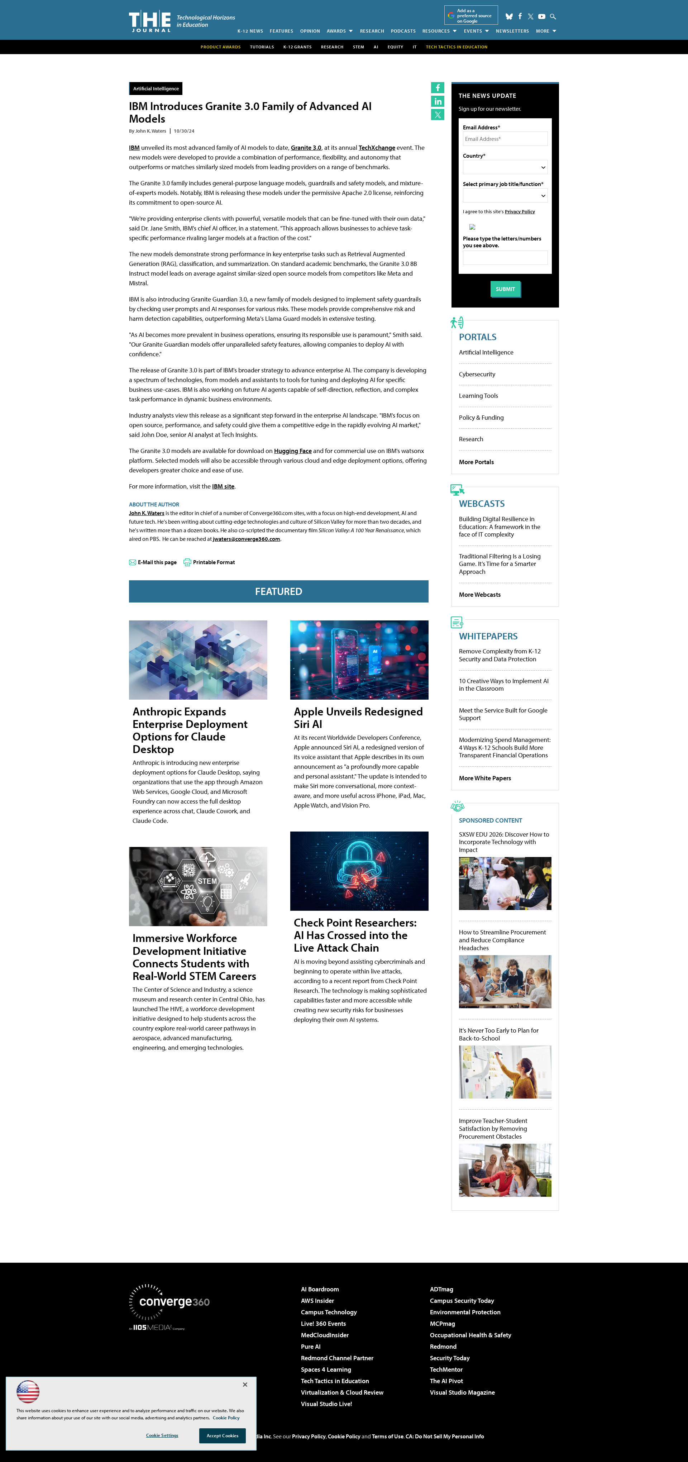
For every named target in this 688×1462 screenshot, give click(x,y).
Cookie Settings (162, 1435)
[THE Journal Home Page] (182, 21)
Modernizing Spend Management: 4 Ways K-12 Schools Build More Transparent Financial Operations (505, 747)
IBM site (223, 486)
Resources (436, 31)
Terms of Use (387, 1436)
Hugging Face (293, 451)
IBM (134, 147)
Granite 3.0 (306, 147)
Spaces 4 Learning (326, 1369)
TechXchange (377, 147)
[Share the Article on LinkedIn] (437, 101)
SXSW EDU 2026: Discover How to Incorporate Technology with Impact (504, 842)
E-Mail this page (157, 562)
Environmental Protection (465, 1312)
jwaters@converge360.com (246, 538)
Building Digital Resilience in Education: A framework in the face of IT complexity (499, 526)
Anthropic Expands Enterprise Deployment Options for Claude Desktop (190, 730)
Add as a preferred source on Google (474, 15)
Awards (336, 31)
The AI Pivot (446, 1381)
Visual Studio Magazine (462, 1392)
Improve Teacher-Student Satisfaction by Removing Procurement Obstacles (493, 1128)
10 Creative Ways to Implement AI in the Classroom (504, 685)
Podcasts (403, 31)
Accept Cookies (223, 1435)
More (543, 31)
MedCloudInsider (325, 1335)
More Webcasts (480, 594)
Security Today (450, 1358)
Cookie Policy (344, 1436)
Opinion (310, 31)
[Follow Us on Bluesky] (509, 16)
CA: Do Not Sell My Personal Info (445, 1436)
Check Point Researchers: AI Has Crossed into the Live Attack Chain (355, 934)
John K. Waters (146, 512)
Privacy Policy (520, 211)
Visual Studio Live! (326, 1404)
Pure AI (311, 1346)
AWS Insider (317, 1300)
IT (415, 46)
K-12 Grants (297, 46)
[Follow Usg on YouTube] (541, 16)
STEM (358, 46)
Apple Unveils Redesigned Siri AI (358, 717)
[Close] (245, 1384)
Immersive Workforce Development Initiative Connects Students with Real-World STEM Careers (194, 956)
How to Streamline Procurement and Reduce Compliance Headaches (502, 940)
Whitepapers (488, 635)
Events (473, 31)
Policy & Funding (481, 417)
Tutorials (262, 46)
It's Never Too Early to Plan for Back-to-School (499, 1034)
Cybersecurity (477, 374)
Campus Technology (329, 1312)
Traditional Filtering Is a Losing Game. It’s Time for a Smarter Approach (500, 564)
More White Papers (485, 778)
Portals (478, 336)
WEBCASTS (482, 503)
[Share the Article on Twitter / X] (437, 114)
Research (372, 31)
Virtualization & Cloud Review (342, 1392)
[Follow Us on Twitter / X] (531, 16)
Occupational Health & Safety (470, 1335)
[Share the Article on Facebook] (437, 87)
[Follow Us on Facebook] (520, 16)
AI (376, 46)
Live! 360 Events (323, 1323)
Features (281, 31)
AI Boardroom (320, 1289)
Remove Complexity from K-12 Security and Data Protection (500, 655)
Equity (395, 46)
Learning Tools (478, 395)
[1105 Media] (172, 1367)
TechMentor (446, 1369)
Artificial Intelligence (156, 88)
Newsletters (512, 31)
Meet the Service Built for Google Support (503, 714)
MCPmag (442, 1323)
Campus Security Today (462, 1300)
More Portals (476, 462)
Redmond (443, 1346)
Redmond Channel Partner (337, 1358)
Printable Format (214, 562)
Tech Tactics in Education (335, 1381)
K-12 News (250, 31)
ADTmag (441, 1289)
